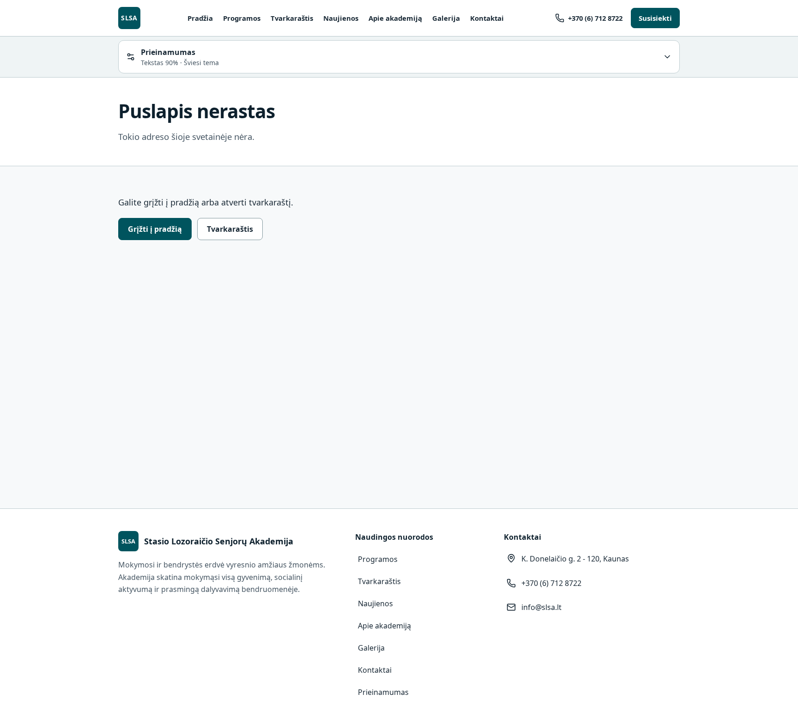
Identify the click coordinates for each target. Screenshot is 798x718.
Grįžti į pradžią (155, 229)
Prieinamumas (383, 692)
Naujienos (340, 18)
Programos (241, 18)
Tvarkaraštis (292, 18)
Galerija (446, 18)
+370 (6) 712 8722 (595, 18)
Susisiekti (655, 18)
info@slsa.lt (541, 607)
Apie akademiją (395, 18)
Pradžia (200, 18)
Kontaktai (487, 18)
